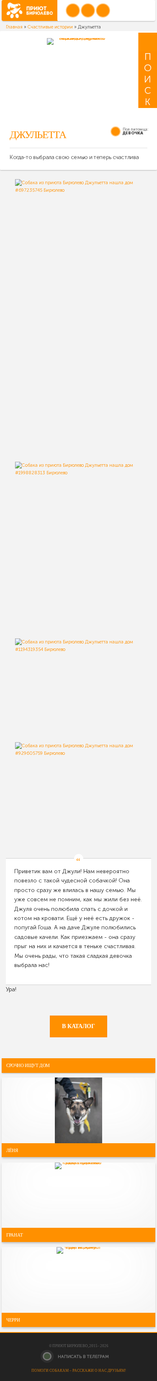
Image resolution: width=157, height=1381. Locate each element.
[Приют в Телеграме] (103, 10)
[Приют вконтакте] (73, 10)
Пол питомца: (135, 129)
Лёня (12, 1149)
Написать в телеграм (83, 1356)
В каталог (78, 1026)
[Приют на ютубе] (88, 10)
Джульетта (38, 134)
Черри (13, 1319)
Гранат (14, 1234)
